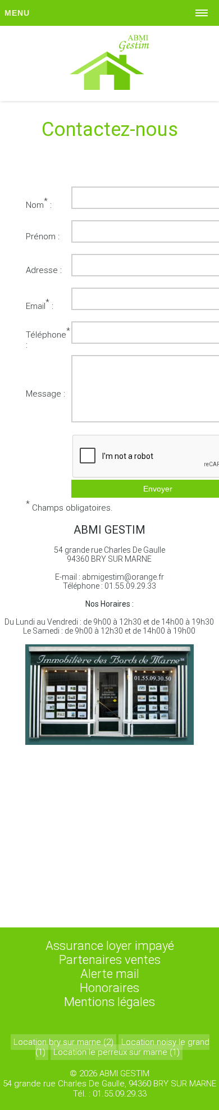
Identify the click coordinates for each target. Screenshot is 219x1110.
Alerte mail (109, 974)
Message (43, 394)
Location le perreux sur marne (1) (116, 1052)
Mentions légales (109, 1002)
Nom (35, 205)
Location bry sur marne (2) (63, 1042)
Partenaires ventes (110, 960)
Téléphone (46, 335)
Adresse (42, 270)
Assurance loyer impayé (109, 946)
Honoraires (109, 988)
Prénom (41, 236)
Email (35, 306)
